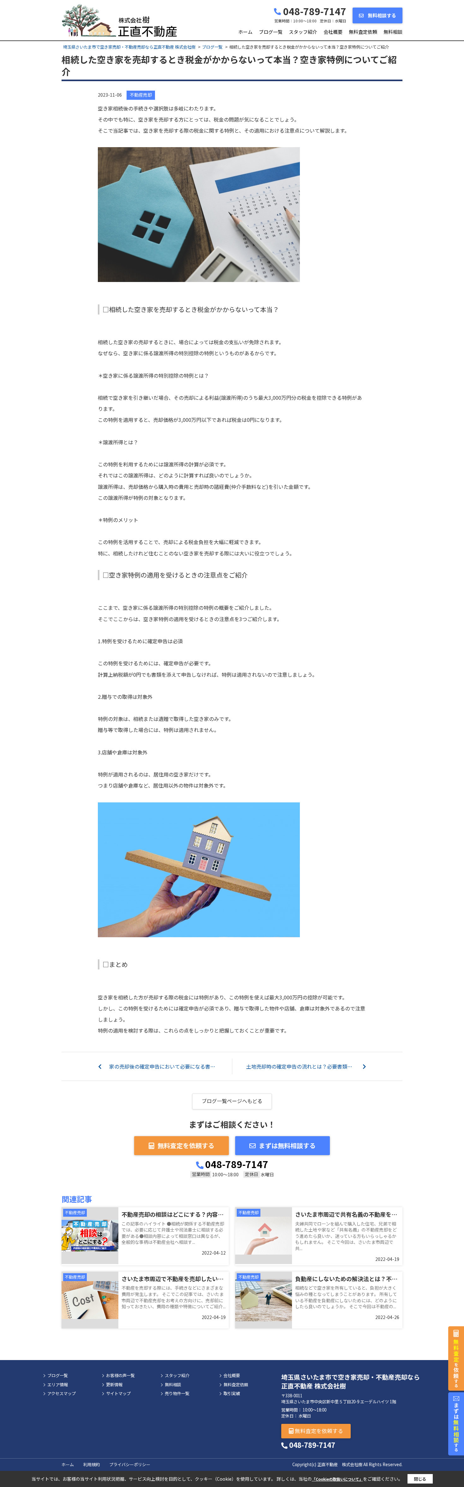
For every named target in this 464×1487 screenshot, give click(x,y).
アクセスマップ (61, 1393)
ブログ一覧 (271, 31)
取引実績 (231, 1393)
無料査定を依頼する (186, 1145)
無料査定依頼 (363, 31)
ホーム (245, 31)
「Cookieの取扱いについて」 (337, 1479)
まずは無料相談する (287, 1145)
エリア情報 (57, 1385)
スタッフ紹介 (303, 31)
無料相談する (381, 15)
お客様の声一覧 (120, 1375)
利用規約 (91, 1464)
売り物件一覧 (177, 1393)
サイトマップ (118, 1393)
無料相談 (393, 31)
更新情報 (114, 1385)
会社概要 (333, 31)
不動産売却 (141, 95)
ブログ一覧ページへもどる (232, 1101)
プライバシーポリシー (129, 1464)
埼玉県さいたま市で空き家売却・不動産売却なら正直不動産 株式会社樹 (350, 1381)
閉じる (420, 1479)
